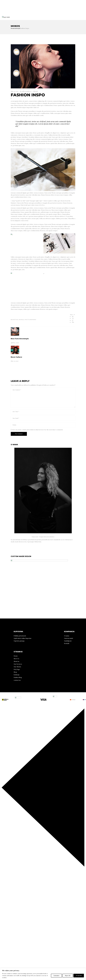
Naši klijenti (67, 641)
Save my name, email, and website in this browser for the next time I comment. (37, 430)
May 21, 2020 (14, 91)
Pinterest (6, 13)
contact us (17, 680)
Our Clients (17, 667)
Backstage (14, 319)
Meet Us (16, 658)
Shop (15, 672)
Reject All (67, 975)
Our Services (18, 664)
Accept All (78, 975)
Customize (56, 975)
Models (21, 319)
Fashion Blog (18, 677)
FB (2, 13)
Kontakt (66, 643)
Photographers (30, 319)
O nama (2, 9)
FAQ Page (17, 669)
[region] (43, 974)
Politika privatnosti (20, 636)
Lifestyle (17, 28)
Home (16, 656)
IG (1, 13)
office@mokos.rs (26, 91)
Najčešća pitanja (19, 641)
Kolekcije (11, 9)
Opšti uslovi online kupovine (22, 638)
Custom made (68, 638)
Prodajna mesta (22, 9)
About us (16, 661)
